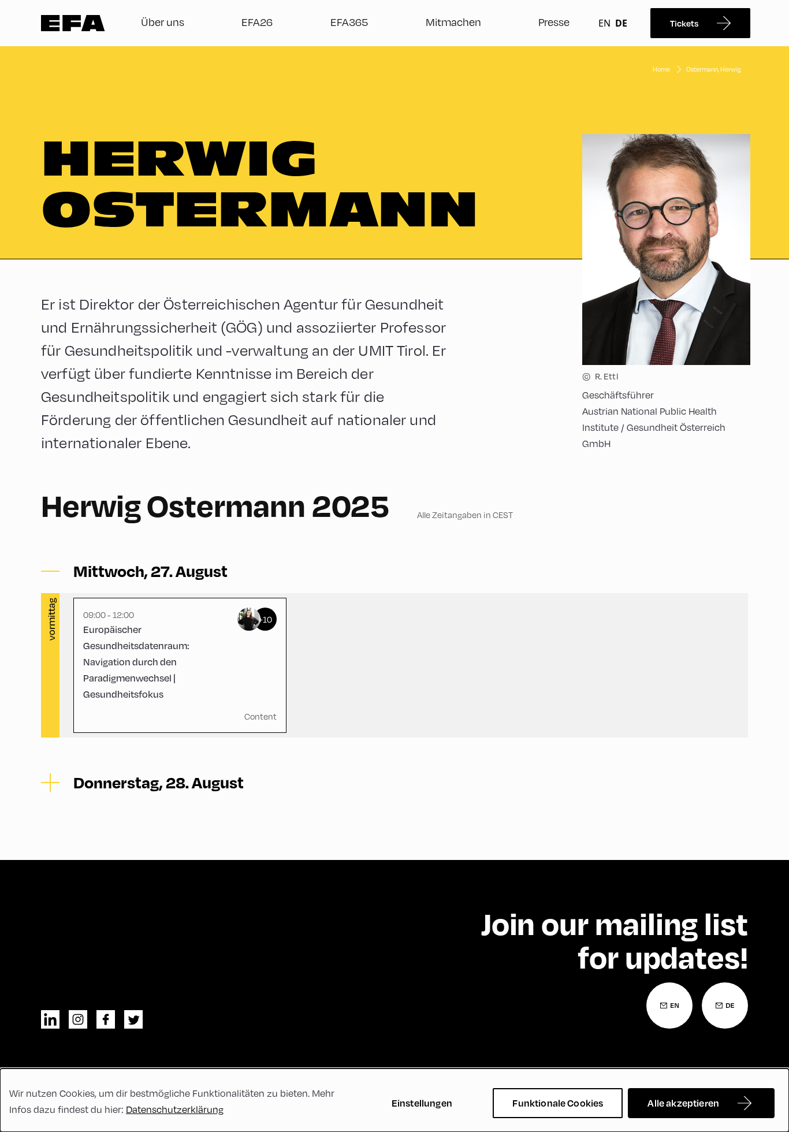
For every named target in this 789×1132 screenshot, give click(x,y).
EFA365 (349, 21)
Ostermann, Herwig (713, 69)
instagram (78, 1019)
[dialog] (394, 1100)
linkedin (50, 1019)
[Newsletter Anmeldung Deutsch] (725, 1005)
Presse (554, 21)
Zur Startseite (73, 23)
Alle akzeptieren (683, 1103)
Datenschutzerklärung (175, 1109)
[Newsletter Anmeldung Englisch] (669, 1005)
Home (661, 69)
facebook (105, 1019)
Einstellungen (422, 1103)
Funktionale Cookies (557, 1103)
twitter (133, 1019)
